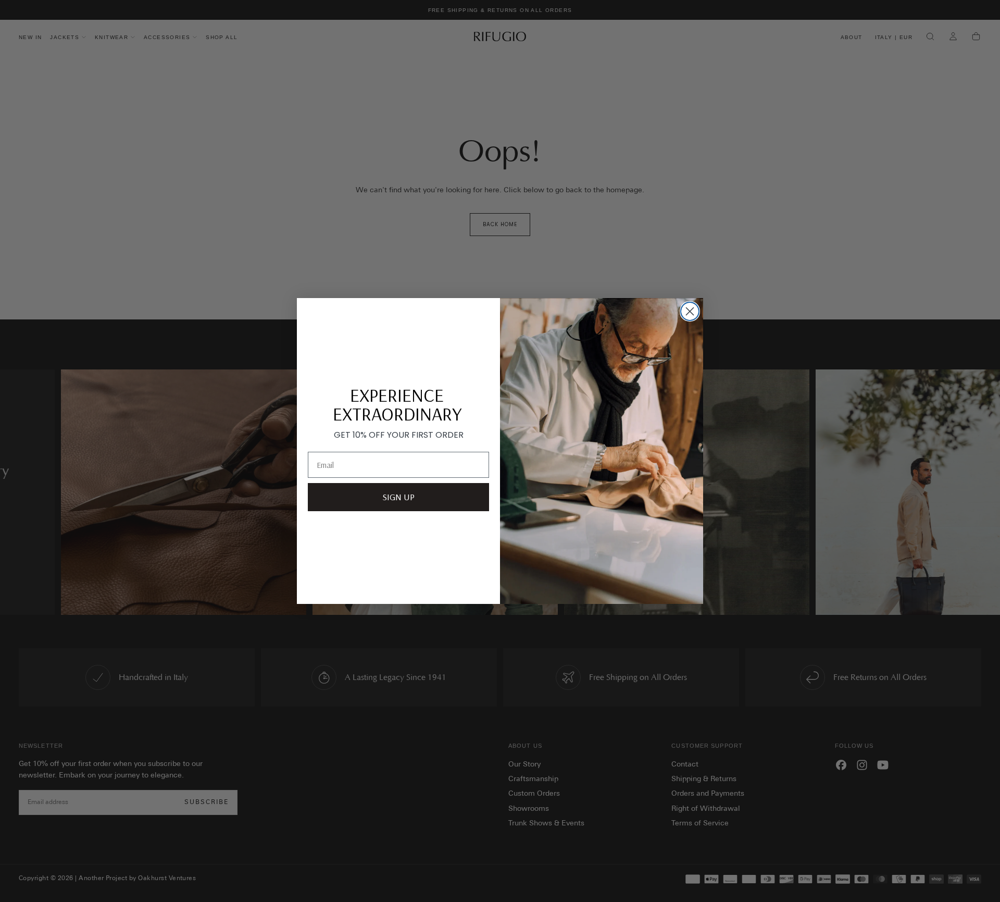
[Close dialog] (690, 311)
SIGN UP (398, 497)
